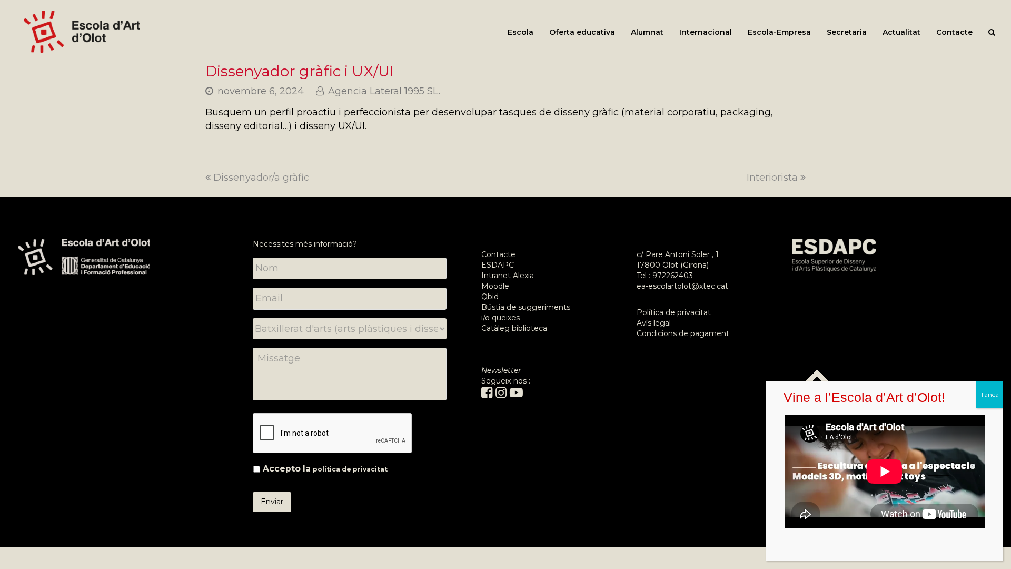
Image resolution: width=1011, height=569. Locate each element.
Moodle (496, 286)
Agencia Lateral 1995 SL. (384, 91)
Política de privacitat (674, 312)
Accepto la (325, 469)
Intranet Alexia (507, 275)
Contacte (498, 254)
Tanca (989, 394)
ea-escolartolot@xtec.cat (682, 286)
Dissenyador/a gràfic (261, 177)
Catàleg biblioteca (514, 328)
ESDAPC (497, 265)
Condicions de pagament (683, 333)
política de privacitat (350, 469)
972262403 (672, 275)
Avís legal (654, 323)
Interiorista (772, 177)
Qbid (490, 296)
